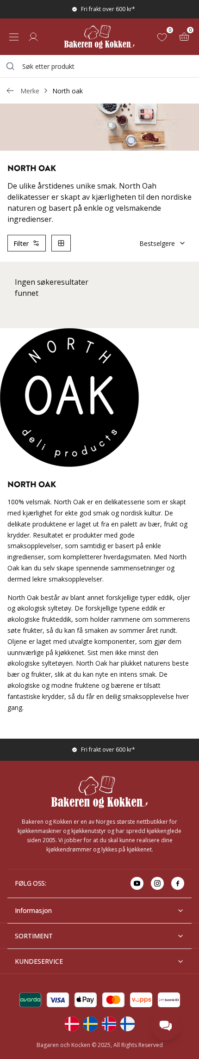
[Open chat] (165, 1026)
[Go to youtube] (137, 883)
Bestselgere (157, 243)
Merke (29, 90)
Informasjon (33, 910)
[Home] (99, 37)
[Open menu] (14, 37)
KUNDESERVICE (39, 961)
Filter (21, 243)
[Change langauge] (71, 1023)
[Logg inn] (33, 37)
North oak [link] (67, 90)
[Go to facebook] (177, 883)
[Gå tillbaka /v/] (10, 90)
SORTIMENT (34, 935)
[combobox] (99, 66)
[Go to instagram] (157, 883)
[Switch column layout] (61, 243)
